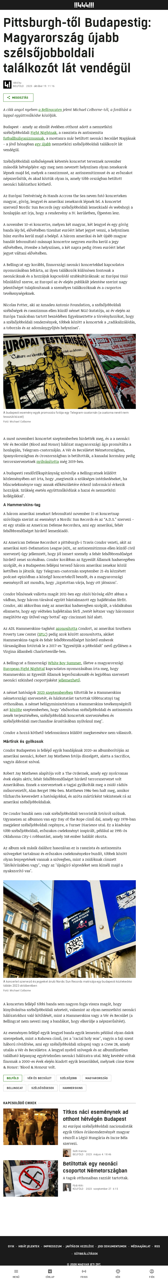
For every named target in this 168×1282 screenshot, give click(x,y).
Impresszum (53, 1246)
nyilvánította (47, 461)
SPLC (42, 634)
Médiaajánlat (140, 1246)
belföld (18, 86)
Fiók (151, 1277)
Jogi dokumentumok (112, 1246)
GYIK (11, 1246)
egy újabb (43, 144)
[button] (12, 1078)
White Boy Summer (64, 662)
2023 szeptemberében (55, 692)
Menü (16, 1277)
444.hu (17, 82)
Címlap (50, 1277)
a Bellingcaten (50, 109)
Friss (84, 1277)
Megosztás (20, 97)
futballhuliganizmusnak (23, 138)
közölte (16, 709)
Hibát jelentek (28, 1246)
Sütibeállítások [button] (86, 1253)
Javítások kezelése (80, 1246)
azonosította (66, 628)
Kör (118, 1277)
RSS (157, 1246)
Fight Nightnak (44, 132)
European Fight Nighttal (24, 668)
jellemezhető (69, 680)
